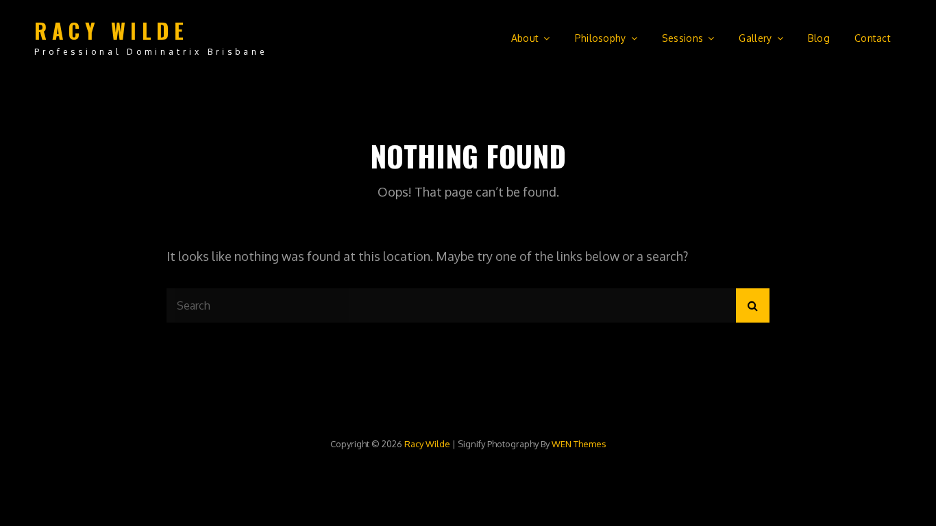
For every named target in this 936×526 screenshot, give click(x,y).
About (525, 38)
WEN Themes (579, 443)
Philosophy (600, 38)
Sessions (682, 38)
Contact (872, 38)
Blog (819, 38)
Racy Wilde (111, 30)
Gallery (755, 38)
